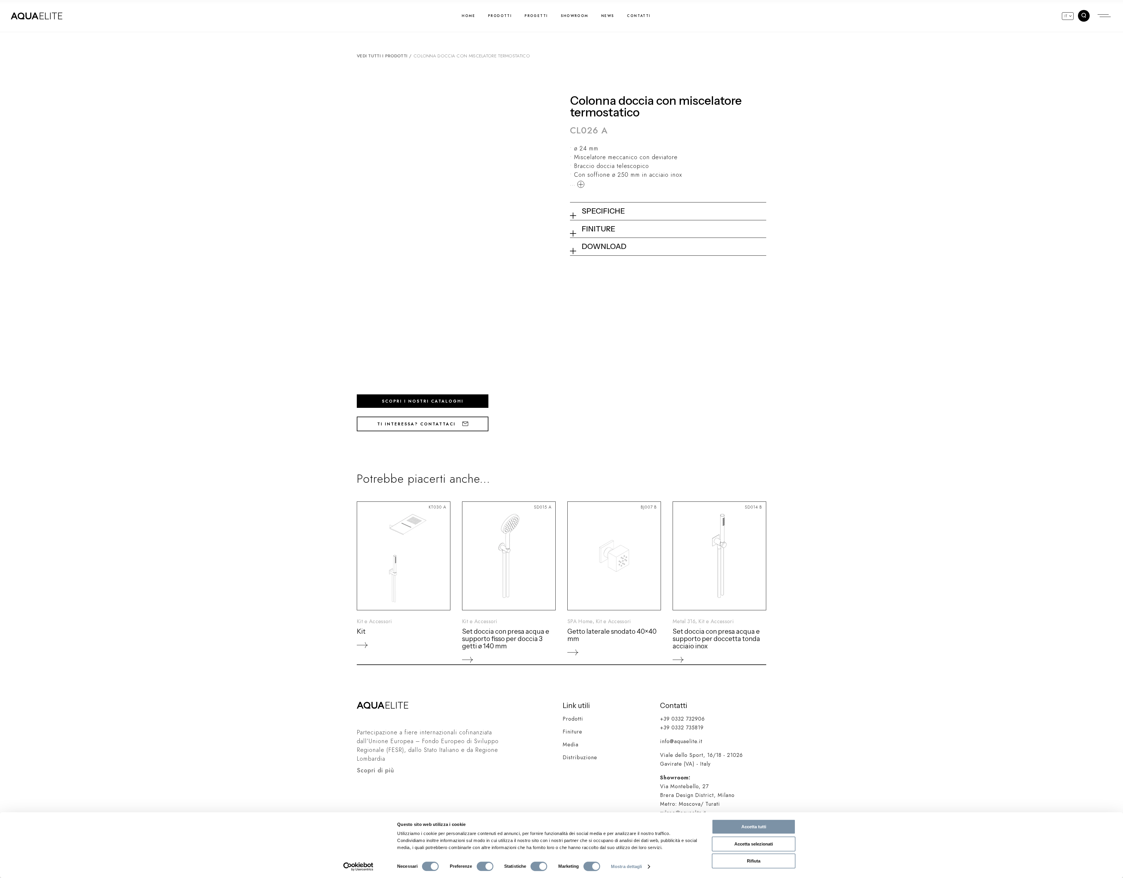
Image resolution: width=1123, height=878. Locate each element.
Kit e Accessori (374, 621)
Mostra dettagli (626, 866)
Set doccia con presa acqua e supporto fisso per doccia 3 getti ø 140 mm (505, 639)
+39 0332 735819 (682, 727)
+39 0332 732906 (682, 719)
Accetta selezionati (753, 843)
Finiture (572, 732)
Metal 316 (684, 621)
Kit (361, 631)
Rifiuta (753, 860)
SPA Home (580, 621)
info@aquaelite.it (681, 741)
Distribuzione (580, 757)
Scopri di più (375, 770)
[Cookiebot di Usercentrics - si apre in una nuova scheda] (358, 866)
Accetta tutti (753, 826)
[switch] (485, 866)
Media (570, 744)
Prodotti (573, 719)
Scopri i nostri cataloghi (423, 401)
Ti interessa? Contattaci (417, 424)
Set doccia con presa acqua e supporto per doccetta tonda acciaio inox (716, 639)
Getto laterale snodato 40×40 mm (612, 635)
